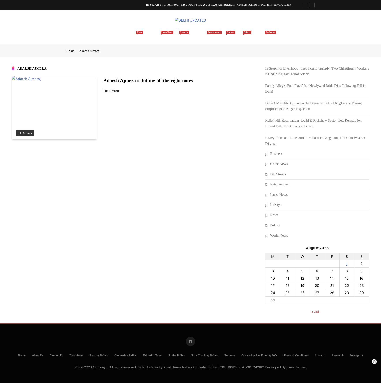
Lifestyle (176, 35)
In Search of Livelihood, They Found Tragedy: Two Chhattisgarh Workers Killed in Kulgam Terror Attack (218, 4)
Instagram (356, 355)
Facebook (338, 355)
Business (223, 35)
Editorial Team (152, 355)
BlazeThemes (296, 367)
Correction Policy (125, 355)
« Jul (315, 312)
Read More (111, 91)
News (135, 35)
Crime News (279, 164)
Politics (241, 35)
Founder (229, 355)
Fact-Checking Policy (204, 355)
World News (279, 235)
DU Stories (260, 35)
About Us (37, 355)
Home (119, 37)
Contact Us (56, 355)
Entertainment (200, 35)
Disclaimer (76, 355)
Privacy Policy (99, 355)
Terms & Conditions (296, 355)
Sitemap (320, 355)
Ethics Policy (177, 355)
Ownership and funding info (259, 355)
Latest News (154, 35)
